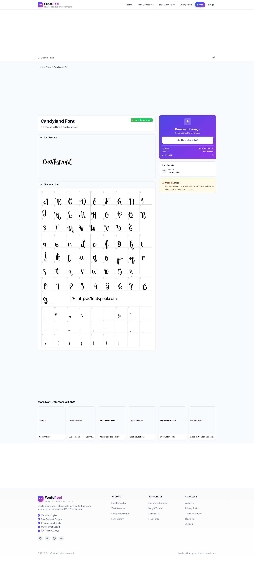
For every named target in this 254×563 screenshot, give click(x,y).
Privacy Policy (192, 508)
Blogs (211, 4)
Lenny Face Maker (120, 513)
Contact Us (153, 513)
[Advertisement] (127, 31)
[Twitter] (47, 538)
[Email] (61, 538)
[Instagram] (54, 538)
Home (129, 4)
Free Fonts (153, 519)
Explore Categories (157, 503)
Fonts (200, 4)
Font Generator (145, 4)
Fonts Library (117, 519)
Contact (189, 524)
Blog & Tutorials (156, 508)
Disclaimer (190, 519)
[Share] (213, 57)
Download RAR (189, 140)
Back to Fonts (47, 57)
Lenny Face (186, 4)
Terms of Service (193, 513)
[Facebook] (40, 538)
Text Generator (167, 4)
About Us (189, 503)
